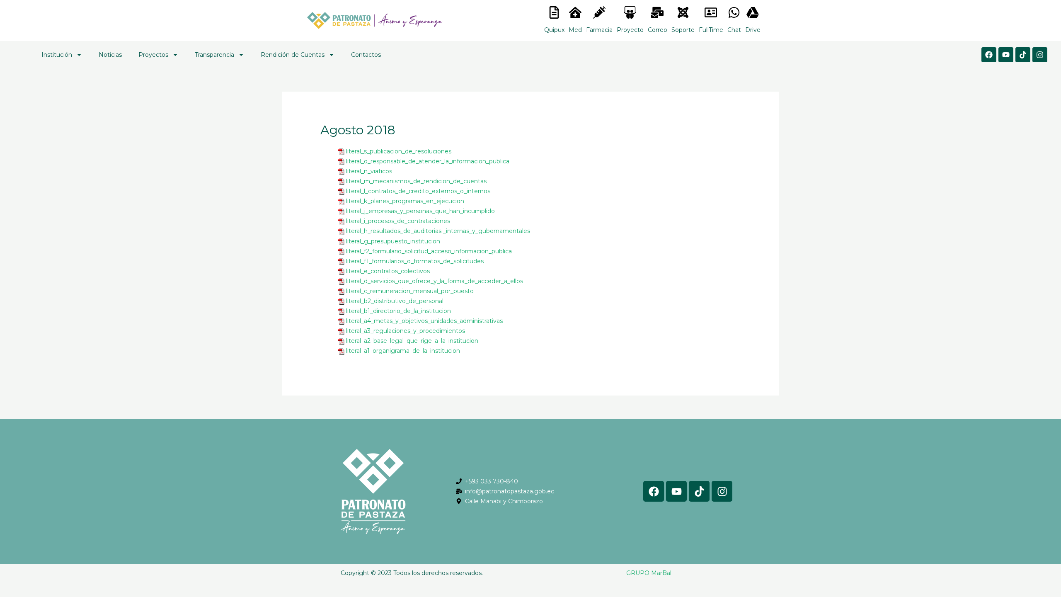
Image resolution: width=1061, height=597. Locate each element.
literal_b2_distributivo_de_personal (394, 301)
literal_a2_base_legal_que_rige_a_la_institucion (412, 341)
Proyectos (153, 54)
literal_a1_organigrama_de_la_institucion (403, 350)
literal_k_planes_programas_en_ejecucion (405, 201)
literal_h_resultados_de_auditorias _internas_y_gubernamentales (438, 231)
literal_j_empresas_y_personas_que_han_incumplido (420, 211)
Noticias (110, 54)
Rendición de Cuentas (293, 54)
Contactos (366, 54)
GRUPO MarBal (648, 573)
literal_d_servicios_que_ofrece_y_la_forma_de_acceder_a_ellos (434, 281)
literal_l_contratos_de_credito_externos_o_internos (418, 191)
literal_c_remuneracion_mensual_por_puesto (410, 291)
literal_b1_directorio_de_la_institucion (398, 311)
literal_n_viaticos (369, 171)
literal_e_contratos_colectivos (388, 271)
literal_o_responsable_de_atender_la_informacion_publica (427, 161)
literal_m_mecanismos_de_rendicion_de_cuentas (416, 181)
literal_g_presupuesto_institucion (393, 241)
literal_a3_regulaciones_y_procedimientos (405, 331)
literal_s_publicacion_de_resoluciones (398, 151)
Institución (56, 54)
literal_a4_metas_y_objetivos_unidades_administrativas (424, 321)
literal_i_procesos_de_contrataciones (398, 221)
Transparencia (214, 54)
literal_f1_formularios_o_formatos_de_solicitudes (415, 261)
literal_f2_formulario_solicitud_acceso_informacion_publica (429, 251)
